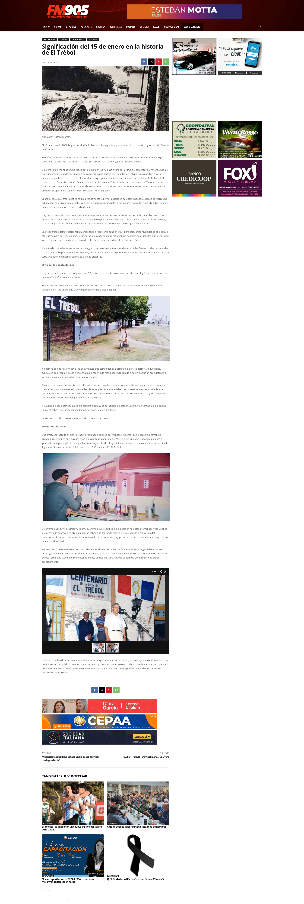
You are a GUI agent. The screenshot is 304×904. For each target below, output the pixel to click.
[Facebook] (255, 27)
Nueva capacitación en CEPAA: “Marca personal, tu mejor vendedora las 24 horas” (70, 880)
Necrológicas (171, 27)
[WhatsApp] (166, 61)
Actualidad (49, 39)
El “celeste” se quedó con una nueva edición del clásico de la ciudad (72, 828)
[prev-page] (44, 889)
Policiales (86, 27)
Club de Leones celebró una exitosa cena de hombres (136, 826)
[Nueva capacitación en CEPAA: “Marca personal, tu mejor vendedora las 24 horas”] (73, 855)
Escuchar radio (192, 27)
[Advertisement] (194, 97)
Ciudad (58, 27)
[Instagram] (260, 27)
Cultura (144, 27)
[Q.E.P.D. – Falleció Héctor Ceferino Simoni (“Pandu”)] (138, 855)
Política (100, 27)
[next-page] (49, 889)
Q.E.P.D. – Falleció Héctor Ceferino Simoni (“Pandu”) (135, 879)
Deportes (71, 27)
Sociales (130, 27)
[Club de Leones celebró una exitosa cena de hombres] (138, 803)
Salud (156, 27)
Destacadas (78, 39)
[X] (151, 61)
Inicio (46, 27)
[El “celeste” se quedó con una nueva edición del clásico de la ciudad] (73, 803)
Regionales (116, 27)
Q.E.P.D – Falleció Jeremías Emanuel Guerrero (146, 756)
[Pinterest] (158, 61)
